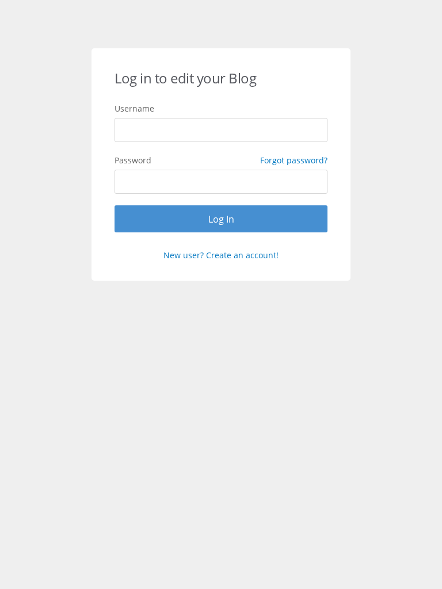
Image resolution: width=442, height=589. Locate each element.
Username (134, 108)
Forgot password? (293, 160)
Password (221, 160)
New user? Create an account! (221, 255)
